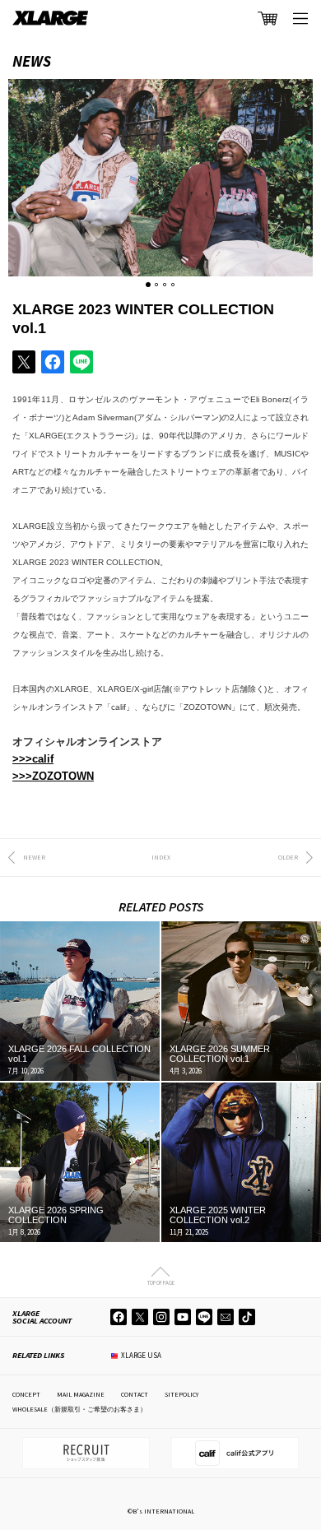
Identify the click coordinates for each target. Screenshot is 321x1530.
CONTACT (134, 1394)
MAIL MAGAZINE (81, 1394)
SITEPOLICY (181, 1394)
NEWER (34, 857)
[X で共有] (23, 361)
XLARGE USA (141, 1355)
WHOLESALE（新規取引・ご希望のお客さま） (79, 1409)
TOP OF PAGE (160, 1282)
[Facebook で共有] (52, 361)
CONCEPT (26, 1394)
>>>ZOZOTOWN (53, 776)
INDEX (160, 857)
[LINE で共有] (81, 361)
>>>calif (33, 759)
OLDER (288, 857)
